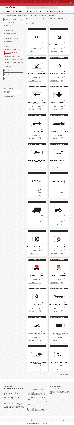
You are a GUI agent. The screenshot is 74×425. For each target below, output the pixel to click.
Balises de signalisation (9, 22)
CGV (29, 420)
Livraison (39, 388)
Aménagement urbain (54, 11)
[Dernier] (33, 23)
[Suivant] (32, 23)
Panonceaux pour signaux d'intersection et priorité (14, 63)
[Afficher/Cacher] (21, 19)
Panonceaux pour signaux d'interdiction (11, 53)
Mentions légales (22, 420)
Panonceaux (6, 46)
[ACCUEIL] (4, 15)
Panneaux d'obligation (9, 30)
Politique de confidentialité (11, 420)
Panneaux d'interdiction (9, 28)
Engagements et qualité (39, 400)
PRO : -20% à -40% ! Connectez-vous (35, 28)
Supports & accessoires (9, 66)
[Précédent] (28, 23)
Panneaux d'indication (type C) (10, 33)
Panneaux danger (7, 25)
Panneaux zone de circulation (10, 44)
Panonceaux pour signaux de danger (12, 49)
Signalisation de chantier (10, 70)
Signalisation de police (10, 19)
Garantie (38, 393)
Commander (40, 52)
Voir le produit (32, 51)
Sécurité (6, 78)
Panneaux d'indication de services (11, 36)
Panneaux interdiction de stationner (11, 38)
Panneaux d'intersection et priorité (11, 41)
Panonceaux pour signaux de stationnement (14, 59)
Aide (39, 409)
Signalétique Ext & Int (34, 11)
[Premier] (26, 23)
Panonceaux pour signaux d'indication (13, 56)
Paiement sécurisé (39, 404)
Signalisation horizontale (9, 74)
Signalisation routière (14, 11)
